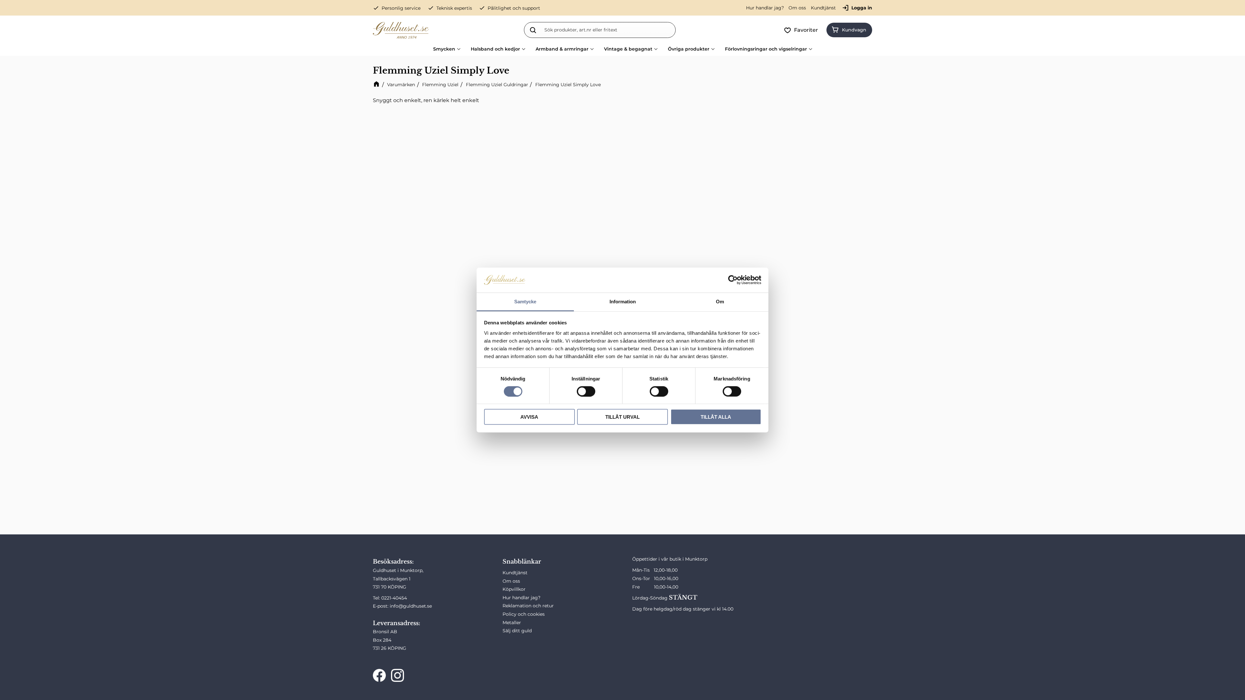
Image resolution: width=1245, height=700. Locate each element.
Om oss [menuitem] (797, 8)
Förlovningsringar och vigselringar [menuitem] (766, 49)
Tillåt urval (622, 417)
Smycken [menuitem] (444, 49)
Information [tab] (623, 301)
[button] (802, 30)
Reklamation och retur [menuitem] (528, 606)
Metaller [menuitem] (512, 622)
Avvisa (529, 417)
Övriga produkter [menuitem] (688, 49)
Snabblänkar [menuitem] (522, 561)
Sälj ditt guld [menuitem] (517, 631)
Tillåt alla (716, 417)
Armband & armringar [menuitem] (562, 49)
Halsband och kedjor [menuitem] (495, 49)
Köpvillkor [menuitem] (514, 589)
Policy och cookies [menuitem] (524, 614)
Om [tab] (720, 301)
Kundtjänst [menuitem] (823, 8)
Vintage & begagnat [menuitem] (628, 49)
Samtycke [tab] (525, 301)
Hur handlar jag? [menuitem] (765, 8)
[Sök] (533, 29)
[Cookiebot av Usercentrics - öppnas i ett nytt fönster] (733, 280)
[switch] (586, 391)
